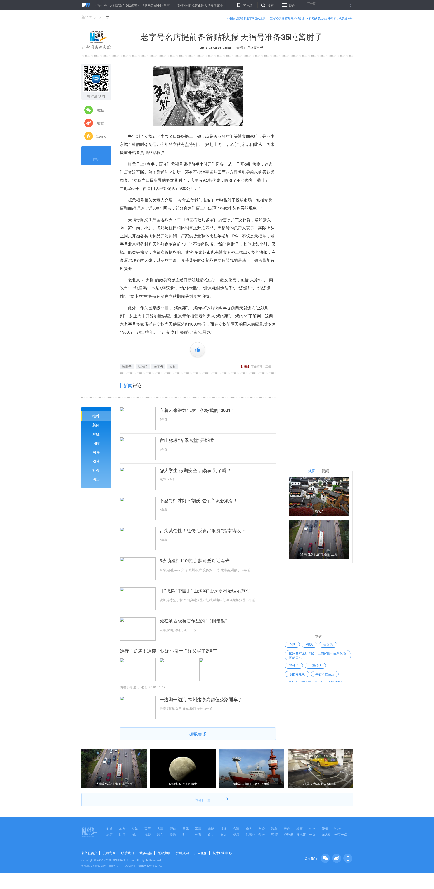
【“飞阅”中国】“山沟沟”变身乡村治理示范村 (205, 590)
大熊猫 (328, 644)
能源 (325, 828)
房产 (287, 828)
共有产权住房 (324, 674)
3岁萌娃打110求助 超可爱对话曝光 (195, 560)
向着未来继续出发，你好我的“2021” (196, 410)
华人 (249, 828)
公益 (312, 834)
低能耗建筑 (297, 674)
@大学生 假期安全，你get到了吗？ (195, 470)
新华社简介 (89, 853)
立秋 (173, 366)
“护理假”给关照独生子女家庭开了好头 (235, 5)
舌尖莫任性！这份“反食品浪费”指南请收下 (202, 530)
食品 (211, 834)
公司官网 (109, 853)
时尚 (185, 834)
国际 (96, 443)
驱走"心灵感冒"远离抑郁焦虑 (287, 18)
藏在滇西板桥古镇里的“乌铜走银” (193, 620)
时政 (109, 828)
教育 (299, 828)
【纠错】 (245, 366)
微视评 (301, 834)
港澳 (223, 828)
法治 (96, 479)
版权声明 (164, 853)
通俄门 (294, 665)
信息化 (250, 834)
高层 (147, 828)
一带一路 (340, 834)
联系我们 (127, 853)
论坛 (337, 828)
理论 (173, 828)
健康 (236, 834)
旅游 (223, 834)
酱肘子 (127, 366)
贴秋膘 (142, 366)
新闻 (96, 425)
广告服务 (200, 853)
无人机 (326, 834)
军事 (198, 828)
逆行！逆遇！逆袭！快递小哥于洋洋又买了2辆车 (168, 651)
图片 (96, 461)
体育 (198, 834)
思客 (109, 834)
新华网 (86, 17)
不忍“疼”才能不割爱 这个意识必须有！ (199, 500)
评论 (96, 159)
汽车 (274, 828)
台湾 (236, 828)
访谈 (211, 828)
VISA (309, 644)
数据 (261, 834)
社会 (96, 470)
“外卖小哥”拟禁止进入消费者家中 (179, 5)
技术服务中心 (222, 853)
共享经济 (315, 665)
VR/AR (288, 834)
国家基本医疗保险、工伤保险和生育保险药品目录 (317, 655)
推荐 (96, 415)
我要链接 (145, 853)
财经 (96, 434)
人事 (160, 828)
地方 (122, 828)
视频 (147, 834)
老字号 (158, 366)
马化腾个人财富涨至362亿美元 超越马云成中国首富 (112, 5)
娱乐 (173, 834)
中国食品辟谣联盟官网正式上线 (246, 18)
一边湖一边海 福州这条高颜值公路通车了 (201, 699)
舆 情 (274, 834)
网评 (96, 452)
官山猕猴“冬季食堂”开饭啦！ (189, 440)
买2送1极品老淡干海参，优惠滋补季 (331, 18)
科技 (312, 828)
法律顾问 (182, 853)
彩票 (160, 834)
